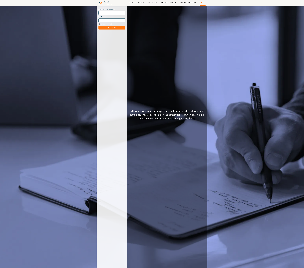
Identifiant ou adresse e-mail (106, 10)
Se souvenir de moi (106, 24)
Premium (203, 3)
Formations (152, 3)
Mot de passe (102, 17)
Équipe (131, 3)
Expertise (141, 3)
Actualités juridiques (168, 3)
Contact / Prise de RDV (188, 3)
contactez (144, 118)
